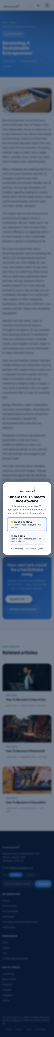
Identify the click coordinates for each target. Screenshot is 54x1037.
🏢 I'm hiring (26, 538)
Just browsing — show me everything (27, 549)
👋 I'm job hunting (26, 524)
